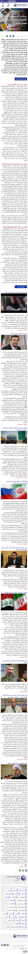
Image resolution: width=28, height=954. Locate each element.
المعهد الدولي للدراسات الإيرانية (17, 907)
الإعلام (16, 893)
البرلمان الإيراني (21, 900)
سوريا (17, 920)
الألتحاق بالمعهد (12, 1)
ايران (16, 913)
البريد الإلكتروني (23, 948)
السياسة (12, 903)
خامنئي (13, 917)
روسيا (23, 920)
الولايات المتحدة (11, 910)
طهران (16, 923)
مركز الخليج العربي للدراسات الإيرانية (15, 927)
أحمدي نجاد (22, 890)
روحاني (6, 917)
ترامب (10, 913)
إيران (9, 890)
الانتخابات (13, 897)
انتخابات (23, 913)
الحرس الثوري (21, 903)
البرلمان (6, 897)
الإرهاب (23, 893)
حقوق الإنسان (21, 917)
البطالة (12, 900)
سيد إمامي (10, 920)
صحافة (23, 923)
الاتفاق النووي (8, 893)
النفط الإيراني (21, 910)
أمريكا (14, 890)
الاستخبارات (22, 897)
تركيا (5, 913)
